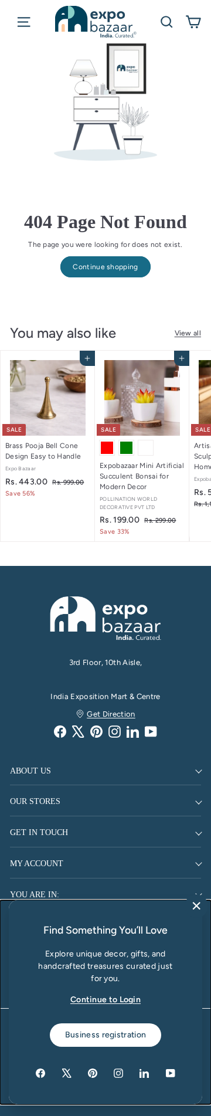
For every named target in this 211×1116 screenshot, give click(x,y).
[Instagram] (114, 731)
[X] (78, 731)
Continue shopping (105, 267)
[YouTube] (151, 731)
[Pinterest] (96, 731)
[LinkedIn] (133, 731)
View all (188, 333)
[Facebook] (60, 731)
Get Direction (111, 714)
